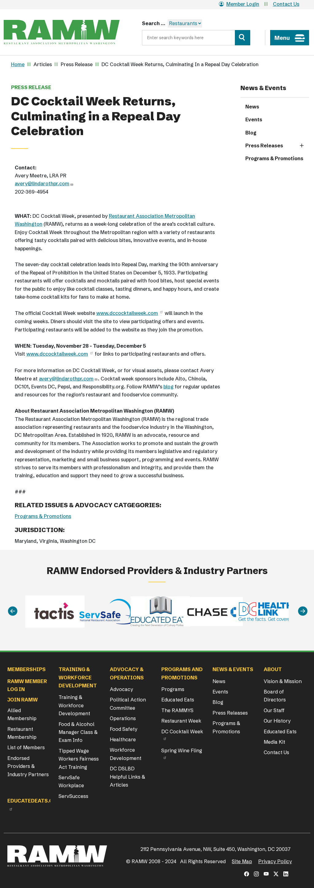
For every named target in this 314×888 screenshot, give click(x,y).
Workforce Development (125, 754)
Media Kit (274, 742)
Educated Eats (177, 700)
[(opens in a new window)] (246, 874)
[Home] (62, 32)
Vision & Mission (283, 681)
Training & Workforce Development (74, 705)
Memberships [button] (26, 669)
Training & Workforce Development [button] (78, 677)
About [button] (273, 669)
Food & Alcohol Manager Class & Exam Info (78, 732)
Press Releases (264, 145)
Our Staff (274, 710)
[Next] (303, 611)
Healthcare (123, 739)
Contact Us (286, 4)
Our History (277, 721)
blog (168, 387)
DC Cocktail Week (182, 731)
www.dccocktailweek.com (127, 313)
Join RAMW (22, 700)
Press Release (31, 87)
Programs (172, 689)
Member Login (242, 4)
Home (18, 64)
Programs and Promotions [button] (182, 673)
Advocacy (121, 689)
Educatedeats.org (33, 801)
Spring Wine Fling (181, 750)
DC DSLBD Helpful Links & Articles (127, 776)
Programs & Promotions (43, 516)
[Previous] (12, 611)
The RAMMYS (177, 710)
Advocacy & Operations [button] (127, 673)
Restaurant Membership (21, 733)
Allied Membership (21, 714)
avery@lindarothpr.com (42, 183)
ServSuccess (73, 796)
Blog (250, 133)
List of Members (26, 747)
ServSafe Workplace (71, 781)
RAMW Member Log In (27, 685)
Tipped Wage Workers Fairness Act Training (79, 759)
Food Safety (123, 729)
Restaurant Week (181, 721)
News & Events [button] (233, 669)
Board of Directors (275, 696)
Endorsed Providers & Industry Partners (28, 766)
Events (253, 119)
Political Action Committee (128, 704)
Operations (123, 718)
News (252, 107)
